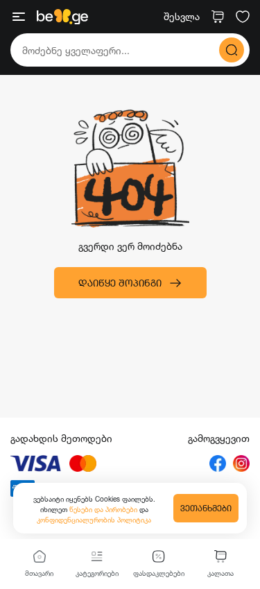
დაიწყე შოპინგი (120, 283)
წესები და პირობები (104, 509)
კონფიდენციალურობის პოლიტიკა (94, 519)
